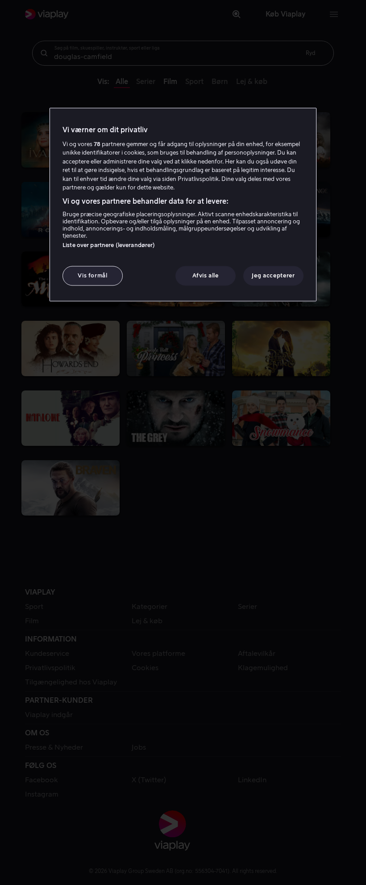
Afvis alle (205, 275)
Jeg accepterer (273, 275)
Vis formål (93, 275)
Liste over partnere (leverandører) (108, 245)
